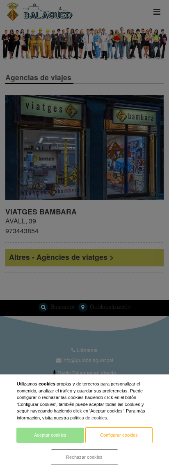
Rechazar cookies (84, 457)
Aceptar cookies (50, 435)
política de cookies (88, 417)
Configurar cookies (119, 435)
